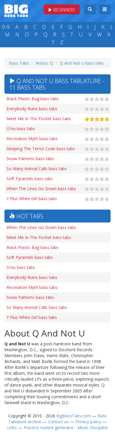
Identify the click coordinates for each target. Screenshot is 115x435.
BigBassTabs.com (73, 416)
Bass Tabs (19, 63)
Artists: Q (44, 63)
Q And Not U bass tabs (82, 63)
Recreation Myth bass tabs (32, 138)
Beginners (63, 10)
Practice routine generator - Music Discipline (66, 427)
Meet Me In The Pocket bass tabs (38, 118)
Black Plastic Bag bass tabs (32, 98)
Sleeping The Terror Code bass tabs (40, 148)
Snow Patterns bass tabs (30, 158)
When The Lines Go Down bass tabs (41, 188)
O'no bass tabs (20, 128)
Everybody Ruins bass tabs (31, 108)
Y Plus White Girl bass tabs (31, 198)
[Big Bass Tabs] (16, 10)
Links (12, 427)
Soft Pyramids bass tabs (29, 178)
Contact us (58, 421)
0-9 (6, 26)
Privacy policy (88, 421)
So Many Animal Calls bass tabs (36, 168)
